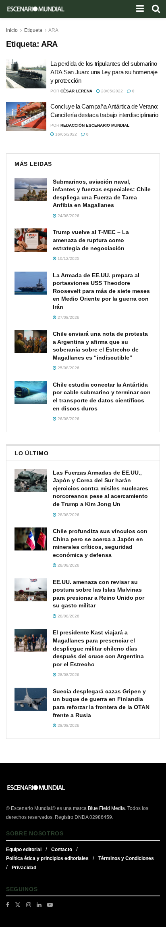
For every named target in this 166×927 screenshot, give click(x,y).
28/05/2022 (111, 91)
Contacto (61, 849)
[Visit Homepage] (36, 9)
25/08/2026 (67, 368)
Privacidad (24, 868)
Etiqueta (33, 30)
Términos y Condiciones (126, 858)
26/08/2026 (67, 418)
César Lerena (76, 91)
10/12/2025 (67, 258)
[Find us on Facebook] (7, 904)
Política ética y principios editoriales (47, 858)
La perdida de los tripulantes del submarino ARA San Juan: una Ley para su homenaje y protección (104, 72)
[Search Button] (156, 9)
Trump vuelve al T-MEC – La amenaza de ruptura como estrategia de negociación (91, 240)
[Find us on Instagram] (28, 904)
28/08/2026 (67, 515)
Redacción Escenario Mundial (94, 125)
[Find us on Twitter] (18, 904)
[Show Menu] (140, 9)
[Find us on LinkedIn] (39, 904)
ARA (53, 30)
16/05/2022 (65, 134)
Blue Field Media (106, 808)
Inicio (12, 30)
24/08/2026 (67, 215)
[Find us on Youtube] (50, 904)
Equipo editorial (24, 849)
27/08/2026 (67, 317)
